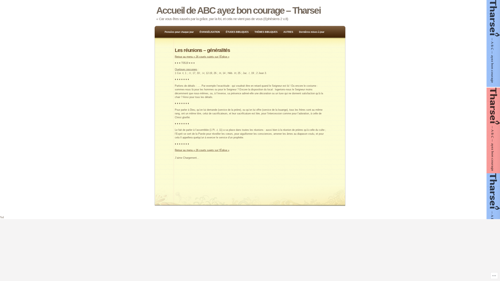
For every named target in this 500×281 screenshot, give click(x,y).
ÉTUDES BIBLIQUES (237, 32)
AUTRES (288, 32)
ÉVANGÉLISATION (210, 32)
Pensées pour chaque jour (179, 32)
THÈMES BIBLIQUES (266, 32)
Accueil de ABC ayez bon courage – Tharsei (238, 10)
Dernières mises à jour (311, 32)
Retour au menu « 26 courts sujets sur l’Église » (202, 56)
